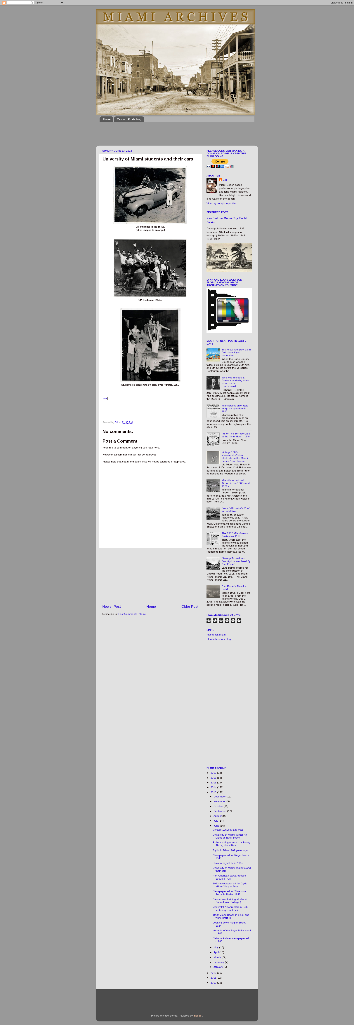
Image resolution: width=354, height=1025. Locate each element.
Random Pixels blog (129, 119)
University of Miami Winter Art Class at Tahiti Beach (230, 836)
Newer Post (111, 606)
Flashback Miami (216, 634)
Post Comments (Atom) (132, 614)
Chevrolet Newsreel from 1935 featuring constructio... (230, 908)
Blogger (197, 1015)
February (219, 962)
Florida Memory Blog (218, 639)
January (219, 966)
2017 (214, 772)
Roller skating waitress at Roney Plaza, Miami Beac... (231, 844)
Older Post (189, 606)
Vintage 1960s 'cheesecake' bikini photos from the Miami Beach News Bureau (235, 457)
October (219, 806)
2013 (214, 792)
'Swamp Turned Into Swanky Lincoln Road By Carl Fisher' (236, 561)
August (218, 816)
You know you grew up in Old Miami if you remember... (236, 352)
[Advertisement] (167, 136)
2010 (214, 982)
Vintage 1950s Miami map (228, 829)
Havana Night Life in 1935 (228, 863)
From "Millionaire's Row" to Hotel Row (236, 510)
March (218, 957)
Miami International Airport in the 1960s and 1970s (236, 483)
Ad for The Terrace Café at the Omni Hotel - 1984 (236, 435)
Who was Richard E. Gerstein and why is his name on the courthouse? (235, 382)
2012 (214, 973)
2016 (214, 777)
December (220, 796)
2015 (214, 782)
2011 (214, 977)
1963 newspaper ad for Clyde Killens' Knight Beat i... (230, 885)
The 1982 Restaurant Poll (235, 535)
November (220, 801)
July (216, 820)
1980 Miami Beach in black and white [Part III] (231, 916)
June (217, 825)
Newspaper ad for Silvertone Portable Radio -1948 (229, 893)
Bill (225, 180)
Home (106, 119)
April (216, 952)
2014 (214, 787)
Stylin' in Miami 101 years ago (230, 850)
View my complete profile (221, 203)
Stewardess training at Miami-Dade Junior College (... (230, 901)
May (216, 947)
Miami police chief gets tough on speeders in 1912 (235, 408)
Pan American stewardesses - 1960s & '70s (230, 877)
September (220, 811)
